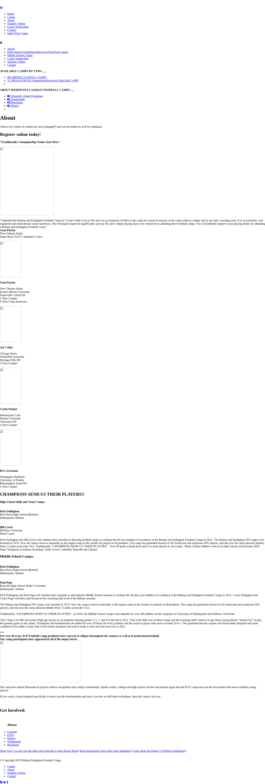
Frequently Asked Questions (26, 96)
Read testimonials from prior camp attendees (105, 750)
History (14, 105)
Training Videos (16, 23)
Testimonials (17, 99)
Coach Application (17, 26)
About (10, 20)
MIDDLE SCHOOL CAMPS (27, 77)
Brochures (16, 102)
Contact (11, 30)
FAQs (10, 735)
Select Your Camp (17, 33)
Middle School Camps (20, 55)
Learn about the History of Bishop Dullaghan (159, 750)
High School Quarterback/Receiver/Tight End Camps (37, 52)
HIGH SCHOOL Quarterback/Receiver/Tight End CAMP (42, 80)
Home (10, 13)
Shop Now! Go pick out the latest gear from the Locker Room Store (39, 750)
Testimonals (14, 741)
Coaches (12, 731)
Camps (11, 17)
